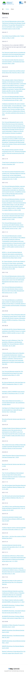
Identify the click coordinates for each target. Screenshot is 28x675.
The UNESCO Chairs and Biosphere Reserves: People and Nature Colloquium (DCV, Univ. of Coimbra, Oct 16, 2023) (13, 508)
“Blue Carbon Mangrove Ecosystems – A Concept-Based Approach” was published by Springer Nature (13, 402)
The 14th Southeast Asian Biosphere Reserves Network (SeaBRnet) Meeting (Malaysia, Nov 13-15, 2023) (14, 487)
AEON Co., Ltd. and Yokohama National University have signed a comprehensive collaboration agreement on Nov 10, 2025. (12, 254)
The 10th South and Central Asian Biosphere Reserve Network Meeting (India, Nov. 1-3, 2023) (13, 497)
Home (7, 9)
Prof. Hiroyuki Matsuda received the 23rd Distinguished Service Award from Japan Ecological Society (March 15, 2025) (12, 373)
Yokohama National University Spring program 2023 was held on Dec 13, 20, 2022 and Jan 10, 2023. (13, 546)
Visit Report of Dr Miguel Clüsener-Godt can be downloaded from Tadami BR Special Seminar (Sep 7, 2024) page (13, 409)
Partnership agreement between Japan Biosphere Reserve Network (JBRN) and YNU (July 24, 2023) (13, 518)
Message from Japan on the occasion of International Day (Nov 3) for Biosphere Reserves (12, 582)
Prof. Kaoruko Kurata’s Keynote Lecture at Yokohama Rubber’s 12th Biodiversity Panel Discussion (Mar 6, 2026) (13, 61)
